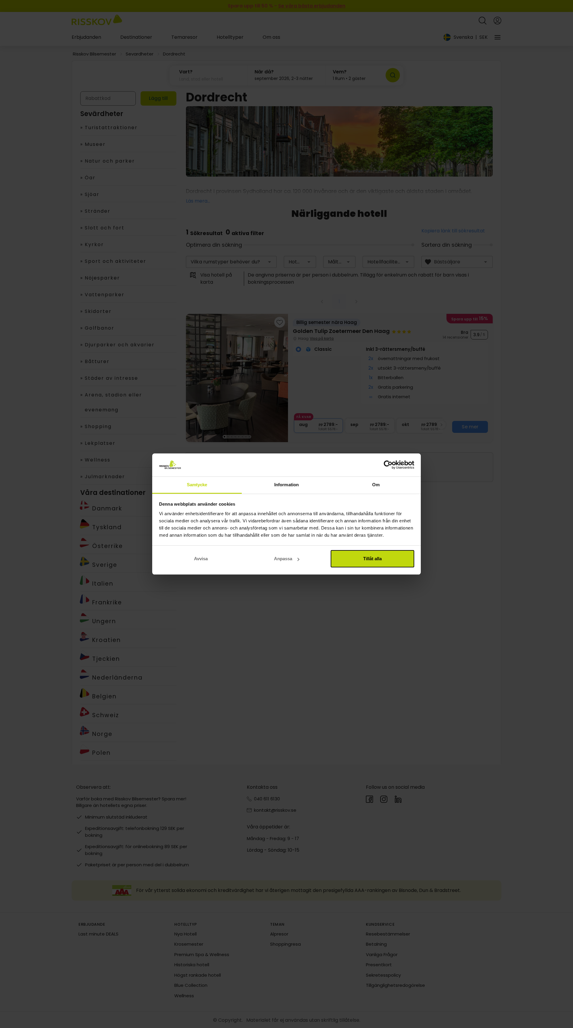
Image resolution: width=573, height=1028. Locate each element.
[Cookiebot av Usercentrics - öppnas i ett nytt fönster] (388, 465)
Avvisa (201, 558)
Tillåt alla (372, 558)
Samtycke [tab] (197, 484)
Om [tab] (376, 484)
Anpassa (283, 558)
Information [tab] (286, 484)
